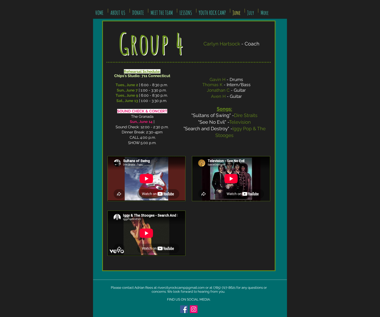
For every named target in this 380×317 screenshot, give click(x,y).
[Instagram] (194, 309)
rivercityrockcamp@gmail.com (181, 288)
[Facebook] (184, 309)
